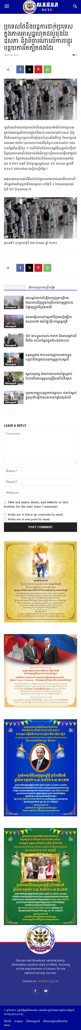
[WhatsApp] (47, 69)
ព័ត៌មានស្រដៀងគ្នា (15, 287)
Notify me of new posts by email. (29, 519)
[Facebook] (20, 69)
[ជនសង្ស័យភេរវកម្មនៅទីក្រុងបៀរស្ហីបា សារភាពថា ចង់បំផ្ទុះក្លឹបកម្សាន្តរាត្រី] (14, 321)
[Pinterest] (38, 69)
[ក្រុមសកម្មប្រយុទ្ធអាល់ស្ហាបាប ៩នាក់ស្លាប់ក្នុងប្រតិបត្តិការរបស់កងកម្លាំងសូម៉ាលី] (14, 397)
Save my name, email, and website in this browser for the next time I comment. (36, 504)
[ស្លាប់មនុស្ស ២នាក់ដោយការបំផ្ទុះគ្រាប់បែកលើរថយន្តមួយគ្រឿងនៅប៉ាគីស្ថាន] (14, 378)
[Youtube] (46, 991)
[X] (29, 69)
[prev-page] (6, 412)
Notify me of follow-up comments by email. (35, 514)
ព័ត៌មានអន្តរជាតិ (10, 307)
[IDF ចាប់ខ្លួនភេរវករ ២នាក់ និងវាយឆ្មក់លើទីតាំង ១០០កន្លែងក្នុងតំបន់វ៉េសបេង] (14, 340)
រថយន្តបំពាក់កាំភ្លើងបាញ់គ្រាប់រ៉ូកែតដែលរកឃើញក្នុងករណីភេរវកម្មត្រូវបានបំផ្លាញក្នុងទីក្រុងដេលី (49, 302)
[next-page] (12, 412)
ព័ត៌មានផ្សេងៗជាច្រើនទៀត (42, 287)
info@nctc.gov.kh (48, 981)
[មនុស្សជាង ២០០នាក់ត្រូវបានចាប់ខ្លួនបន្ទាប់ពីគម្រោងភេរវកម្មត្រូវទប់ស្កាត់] (14, 359)
